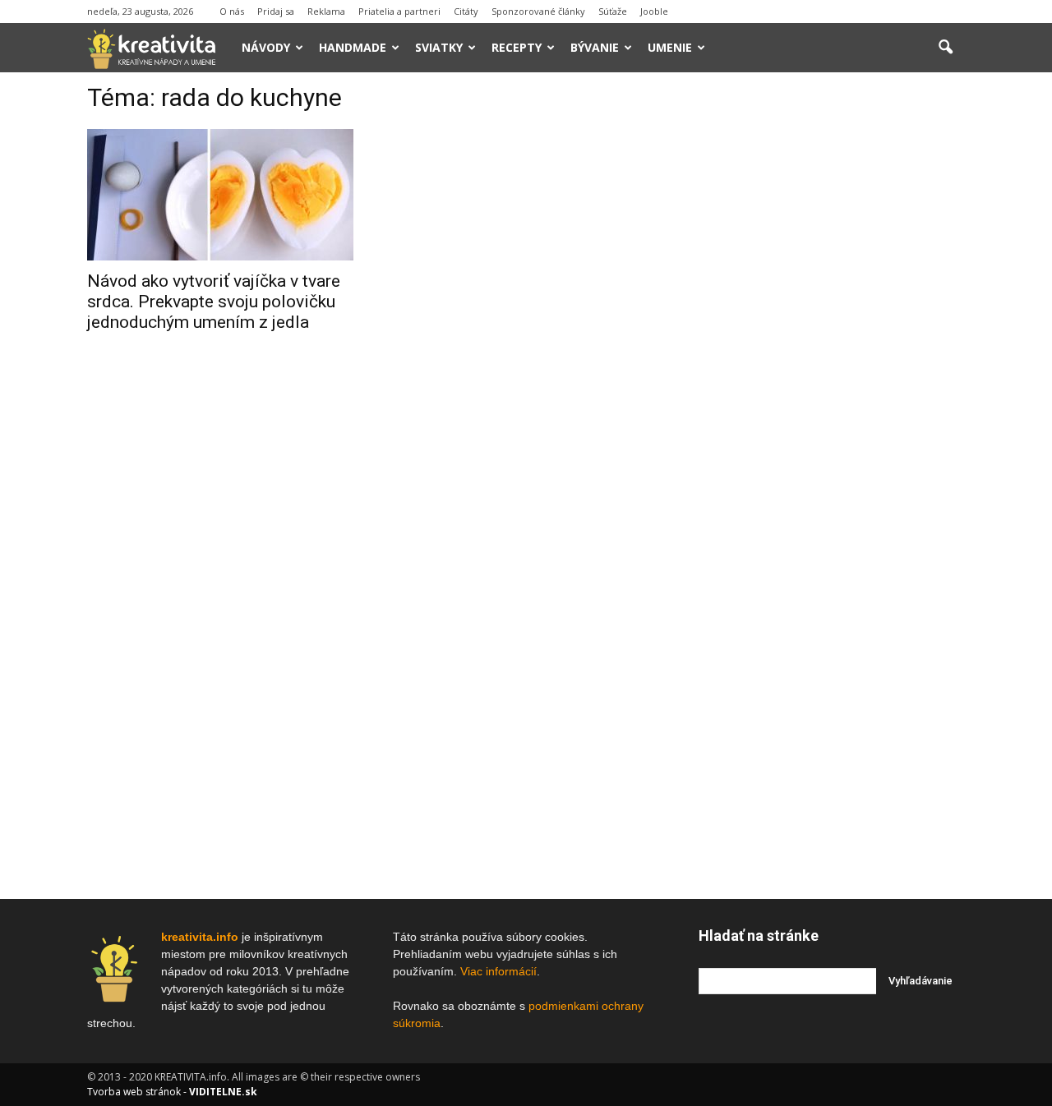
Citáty (466, 11)
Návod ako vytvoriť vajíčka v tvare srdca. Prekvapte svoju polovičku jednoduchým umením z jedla (213, 301)
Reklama (326, 11)
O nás (231, 11)
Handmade (352, 47)
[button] (945, 47)
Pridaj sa (275, 11)
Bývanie (594, 47)
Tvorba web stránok (134, 1092)
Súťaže (612, 11)
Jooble (654, 11)
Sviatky (439, 47)
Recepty (516, 47)
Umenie (670, 47)
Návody (266, 47)
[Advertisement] (831, 336)
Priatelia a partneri (399, 11)
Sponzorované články (538, 11)
